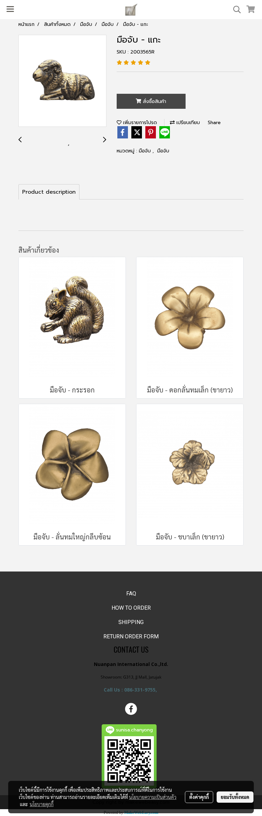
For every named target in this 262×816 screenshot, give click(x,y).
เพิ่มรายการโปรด (139, 122)
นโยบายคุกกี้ (42, 804)
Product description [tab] (49, 192)
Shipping (131, 622)
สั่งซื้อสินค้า (153, 101)
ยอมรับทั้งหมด (235, 797)
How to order (131, 608)
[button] (235, 9)
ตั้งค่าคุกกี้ (199, 797)
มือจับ (145, 150)
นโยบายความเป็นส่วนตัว (152, 797)
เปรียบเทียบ (187, 122)
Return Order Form (131, 636)
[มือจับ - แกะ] (62, 81)
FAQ (131, 593)
